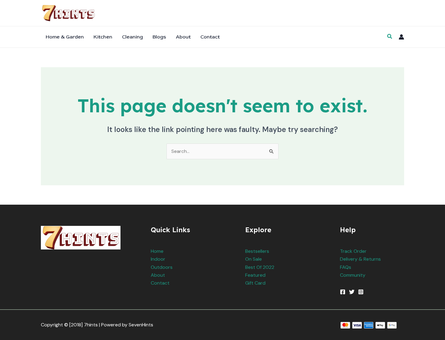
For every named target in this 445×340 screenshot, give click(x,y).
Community (352, 275)
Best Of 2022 (259, 267)
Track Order (353, 251)
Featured (255, 275)
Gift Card (255, 283)
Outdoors (162, 267)
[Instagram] (361, 292)
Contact (160, 283)
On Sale (253, 259)
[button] (390, 37)
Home (157, 251)
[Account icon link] (401, 37)
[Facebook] (342, 292)
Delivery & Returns (360, 259)
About (158, 275)
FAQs (345, 267)
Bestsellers (257, 251)
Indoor (158, 259)
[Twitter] (351, 292)
